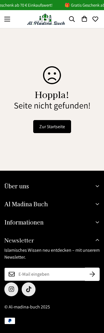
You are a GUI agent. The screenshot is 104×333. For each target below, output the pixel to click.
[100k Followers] (11, 289)
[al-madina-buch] (46, 19)
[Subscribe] (92, 274)
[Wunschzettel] (95, 19)
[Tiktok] (29, 289)
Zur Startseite (52, 127)
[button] (84, 19)
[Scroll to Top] (93, 302)
